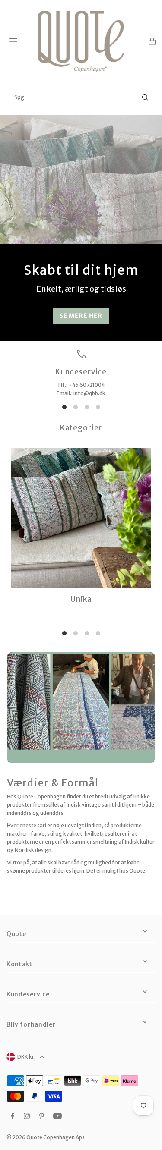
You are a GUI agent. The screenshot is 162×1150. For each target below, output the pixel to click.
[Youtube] (57, 1116)
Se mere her (81, 316)
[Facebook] (12, 1116)
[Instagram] (27, 1116)
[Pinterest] (41, 1116)
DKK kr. (26, 1056)
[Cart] (152, 41)
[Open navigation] (19, 41)
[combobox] (81, 97)
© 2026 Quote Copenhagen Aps (45, 1137)
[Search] (145, 97)
